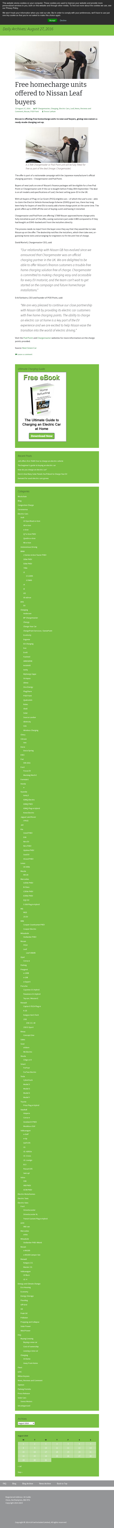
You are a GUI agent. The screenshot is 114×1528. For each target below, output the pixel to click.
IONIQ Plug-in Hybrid (31, 808)
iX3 (24, 593)
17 (46, 1452)
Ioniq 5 (26, 795)
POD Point (34, 111)
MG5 (25, 912)
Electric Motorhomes (26, 1194)
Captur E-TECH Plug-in (32, 1006)
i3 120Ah (29, 576)
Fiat (22, 759)
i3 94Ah (29, 580)
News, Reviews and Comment (30, 1380)
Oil (22, 1309)
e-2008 (26, 973)
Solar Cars (22, 1397)
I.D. (24, 1147)
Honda (23, 783)
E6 (24, 605)
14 (90, 1448)
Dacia (23, 747)
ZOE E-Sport (28, 1027)
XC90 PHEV (27, 1189)
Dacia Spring (28, 750)
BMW (23, 551)
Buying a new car (30, 1342)
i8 (24, 589)
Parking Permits (24, 1389)
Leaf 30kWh (31, 953)
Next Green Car (29, 348)
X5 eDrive (27, 597)
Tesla (23, 1076)
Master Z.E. (28, 1267)
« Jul (19, 1466)
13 (79, 1448)
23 (35, 1456)
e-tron (26, 529)
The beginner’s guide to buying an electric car (37, 465)
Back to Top (62, 1483)
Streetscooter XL (30, 1214)
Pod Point (28, 337)
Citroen (24, 739)
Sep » (20, 1472)
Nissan (26, 111)
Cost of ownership (31, 1346)
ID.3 (24, 1164)
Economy (24, 1291)
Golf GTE (26, 1143)
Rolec (25, 704)
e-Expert (26, 981)
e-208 (25, 977)
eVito (25, 1234)
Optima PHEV (28, 850)
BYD (22, 602)
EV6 (24, 837)
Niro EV (26, 841)
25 (57, 1456)
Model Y (26, 1097)
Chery (23, 734)
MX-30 (25, 875)
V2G (25, 726)
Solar (25, 713)
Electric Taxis (23, 1198)
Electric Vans (23, 1202)
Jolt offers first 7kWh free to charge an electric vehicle (40, 461)
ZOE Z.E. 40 (30, 1023)
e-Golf (26, 1134)
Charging (54, 108)
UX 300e (26, 867)
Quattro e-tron (29, 538)
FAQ (19, 1335)
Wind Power (25, 1330)
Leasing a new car (30, 1351)
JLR (22, 825)
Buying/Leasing (27, 1338)
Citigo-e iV (27, 1060)
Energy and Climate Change (29, 1283)
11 (57, 1448)
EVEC (23, 755)
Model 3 (26, 1084)
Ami (24, 742)
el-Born (26, 1047)
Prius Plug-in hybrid (31, 1105)
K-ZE (25, 1010)
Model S (26, 1088)
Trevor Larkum (50, 111)
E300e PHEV (28, 895)
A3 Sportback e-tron (31, 521)
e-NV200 (26, 1250)
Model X (26, 1093)
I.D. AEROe (27, 1151)
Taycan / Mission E (30, 998)
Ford (22, 767)
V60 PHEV (27, 1185)
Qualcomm (27, 700)
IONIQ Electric (29, 799)
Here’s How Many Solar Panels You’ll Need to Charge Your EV (42, 474)
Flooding (24, 1300)
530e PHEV (27, 563)
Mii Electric (27, 1052)
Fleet (20, 1367)
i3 (24, 572)
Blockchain (22, 496)
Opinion (21, 1385)
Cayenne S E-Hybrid (31, 989)
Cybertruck (28, 1080)
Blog (20, 501)
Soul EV (26, 854)
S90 (24, 1181)
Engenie (26, 639)
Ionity (25, 669)
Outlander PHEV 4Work (32, 1242)
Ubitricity (27, 721)
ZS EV (25, 916)
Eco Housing (26, 1287)
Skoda (23, 1056)
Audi (22, 517)
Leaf (72, 108)
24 (46, 1456)
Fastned (26, 656)
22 (23, 1456)
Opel (23, 957)
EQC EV (26, 900)
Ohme (25, 682)
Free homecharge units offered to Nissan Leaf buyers (51, 93)
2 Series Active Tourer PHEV (34, 555)
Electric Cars (64, 108)
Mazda (23, 871)
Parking (24, 965)
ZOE (25, 1019)
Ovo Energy (28, 687)
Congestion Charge (26, 505)
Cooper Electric (29, 929)
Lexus (23, 863)
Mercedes (25, 879)
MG (22, 908)
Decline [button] (63, 20)
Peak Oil (24, 1313)
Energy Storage (27, 1296)
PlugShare (27, 691)
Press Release (24, 1393)
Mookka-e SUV (29, 1126)
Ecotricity (27, 635)
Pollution (24, 1317)
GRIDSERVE (27, 661)
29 (23, 1460)
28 (90, 1456)
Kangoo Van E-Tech (31, 1015)
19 (68, 1452)
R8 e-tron (27, 542)
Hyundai (24, 791)
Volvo (23, 1177)
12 (68, 1448)
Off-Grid (24, 1304)
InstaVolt (27, 665)
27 (79, 1456)
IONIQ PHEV (28, 804)
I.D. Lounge (27, 1160)
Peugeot (24, 969)
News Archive (45, 1483)
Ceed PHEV (27, 833)
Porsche (24, 986)
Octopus (27, 678)
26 (68, 1456)
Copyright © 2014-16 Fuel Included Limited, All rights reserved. (41, 1522)
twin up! (26, 1173)
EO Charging (28, 643)
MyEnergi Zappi (29, 674)
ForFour (26, 1067)
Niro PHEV (27, 846)
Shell (25, 708)
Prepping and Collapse (30, 1322)
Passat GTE (28, 1169)
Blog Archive (27, 1483)
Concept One (28, 1035)
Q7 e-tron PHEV (29, 534)
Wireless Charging (30, 730)
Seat (22, 1044)
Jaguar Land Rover (28, 817)
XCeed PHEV (28, 859)
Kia (22, 829)
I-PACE (26, 820)
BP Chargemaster (42, 108)
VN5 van (26, 1226)
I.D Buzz (26, 1275)
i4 (24, 584)
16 (35, 1452)
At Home (26, 1359)
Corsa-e (26, 961)
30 (35, 1460)
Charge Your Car (30, 626)
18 (57, 1452)
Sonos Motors (26, 1401)
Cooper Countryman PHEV (34, 924)
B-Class (26, 887)
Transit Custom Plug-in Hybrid (35, 1218)
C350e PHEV (28, 891)
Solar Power (26, 1326)
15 (23, 1452)
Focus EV (27, 771)
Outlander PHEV (29, 937)
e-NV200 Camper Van (31, 1255)
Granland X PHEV (30, 1122)
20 (79, 1452)
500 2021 (27, 763)
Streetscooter (29, 1210)
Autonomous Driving (29, 547)
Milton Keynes (23, 1376)
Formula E (25, 779)
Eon (24, 648)
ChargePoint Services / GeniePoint (37, 630)
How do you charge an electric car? (32, 469)
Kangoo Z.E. (28, 1262)
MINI (22, 921)
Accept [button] (52, 20)
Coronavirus (23, 509)
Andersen (27, 613)
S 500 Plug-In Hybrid (31, 904)
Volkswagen (26, 1130)
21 (90, 1452)
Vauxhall (24, 1109)
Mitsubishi (25, 933)
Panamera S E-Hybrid (31, 994)
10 (46, 1448)
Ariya (25, 945)
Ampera (26, 1113)
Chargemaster (44, 337)
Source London (29, 717)
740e (25, 568)
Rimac (23, 1031)
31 (46, 1460)
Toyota (23, 1101)
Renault (24, 1002)
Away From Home (30, 1363)
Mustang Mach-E (30, 775)
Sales (23, 1039)
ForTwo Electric (29, 1072)
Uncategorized (24, 1405)
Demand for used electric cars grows (33, 478)
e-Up (25, 1138)
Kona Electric (28, 812)
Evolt (25, 652)
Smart (23, 1064)
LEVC (22, 1223)
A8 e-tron (27, 525)
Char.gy (26, 622)
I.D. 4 (25, 1279)
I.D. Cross (27, 1156)
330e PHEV (27, 559)
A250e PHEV (28, 882)
